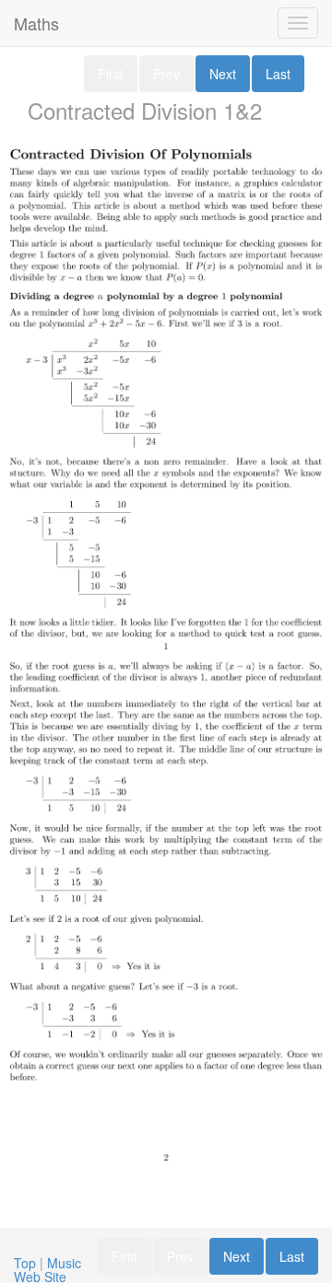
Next (222, 73)
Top (25, 1263)
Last (278, 73)
